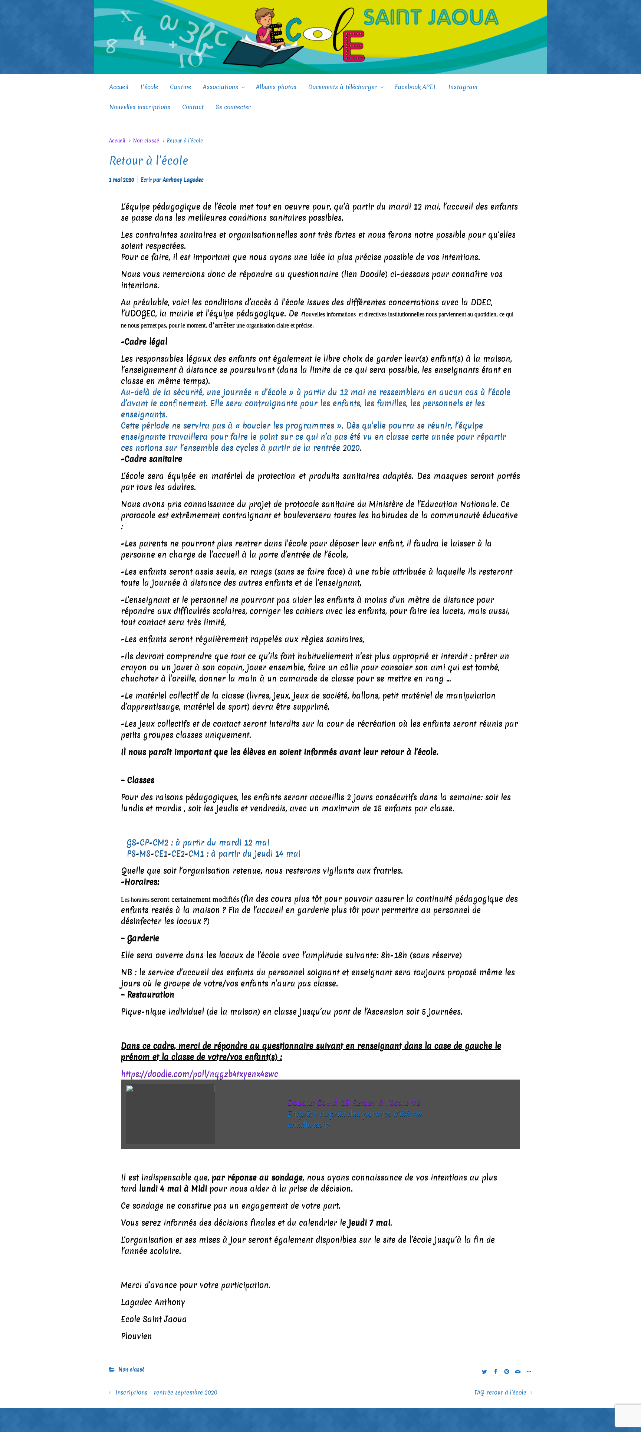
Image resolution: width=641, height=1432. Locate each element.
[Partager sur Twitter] (484, 1371)
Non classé (146, 140)
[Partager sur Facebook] (495, 1371)
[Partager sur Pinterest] (507, 1371)
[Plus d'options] (528, 1371)
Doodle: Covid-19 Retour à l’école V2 (354, 1102)
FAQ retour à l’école (500, 1392)
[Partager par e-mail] (518, 1371)
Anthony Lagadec (183, 179)
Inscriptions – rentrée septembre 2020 (166, 1392)
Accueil (117, 140)
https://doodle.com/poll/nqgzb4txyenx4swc (199, 1073)
